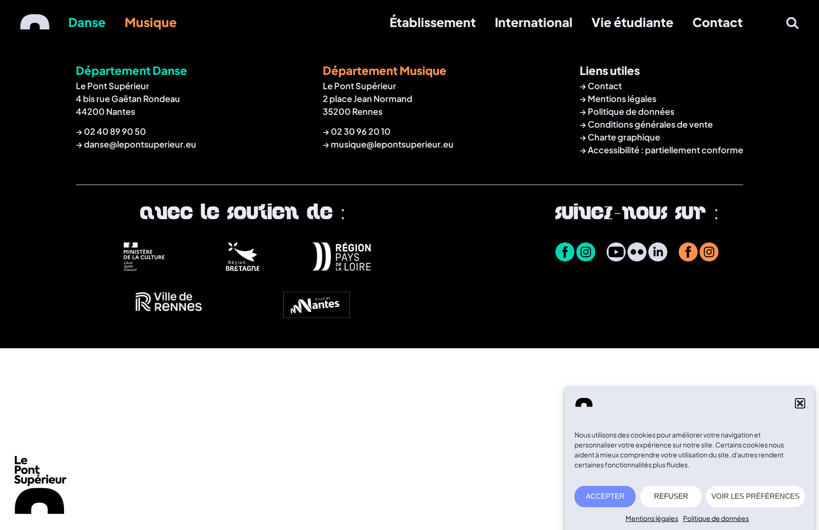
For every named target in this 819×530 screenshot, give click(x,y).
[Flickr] (637, 252)
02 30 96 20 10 (361, 131)
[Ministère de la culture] (144, 267)
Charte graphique (624, 136)
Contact (717, 22)
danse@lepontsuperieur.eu (140, 144)
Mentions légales (652, 518)
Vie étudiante (632, 22)
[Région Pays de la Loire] (341, 267)
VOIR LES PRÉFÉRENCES (755, 497)
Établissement (433, 22)
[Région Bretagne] (242, 267)
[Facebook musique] (688, 252)
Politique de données (716, 518)
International (534, 22)
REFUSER (671, 497)
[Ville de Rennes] (169, 315)
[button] (800, 403)
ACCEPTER (605, 497)
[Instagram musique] (709, 252)
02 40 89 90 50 (115, 131)
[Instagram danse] (585, 252)
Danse (87, 22)
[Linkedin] (657, 252)
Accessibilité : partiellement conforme (665, 149)
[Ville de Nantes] (316, 315)
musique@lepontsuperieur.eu (392, 144)
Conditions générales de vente (650, 124)
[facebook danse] (565, 252)
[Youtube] (616, 252)
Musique (151, 22)
